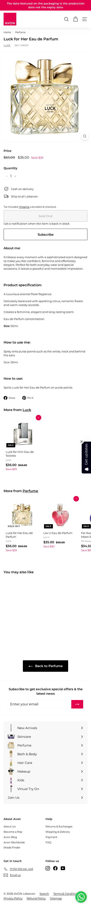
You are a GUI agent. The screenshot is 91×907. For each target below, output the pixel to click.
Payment (51, 837)
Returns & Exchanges (59, 826)
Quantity (10, 168)
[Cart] (75, 19)
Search (44, 893)
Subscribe (46, 234)
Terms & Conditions (66, 893)
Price (7, 151)
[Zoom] (85, 136)
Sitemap (56, 898)
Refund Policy (36, 898)
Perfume (20, 32)
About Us (10, 826)
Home (7, 32)
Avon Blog (10, 837)
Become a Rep (13, 831)
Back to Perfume (48, 666)
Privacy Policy (13, 898)
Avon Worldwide (14, 842)
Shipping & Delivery (58, 831)
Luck (7, 45)
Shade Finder (12, 847)
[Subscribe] (77, 704)
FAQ (48, 842)
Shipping (24, 206)
